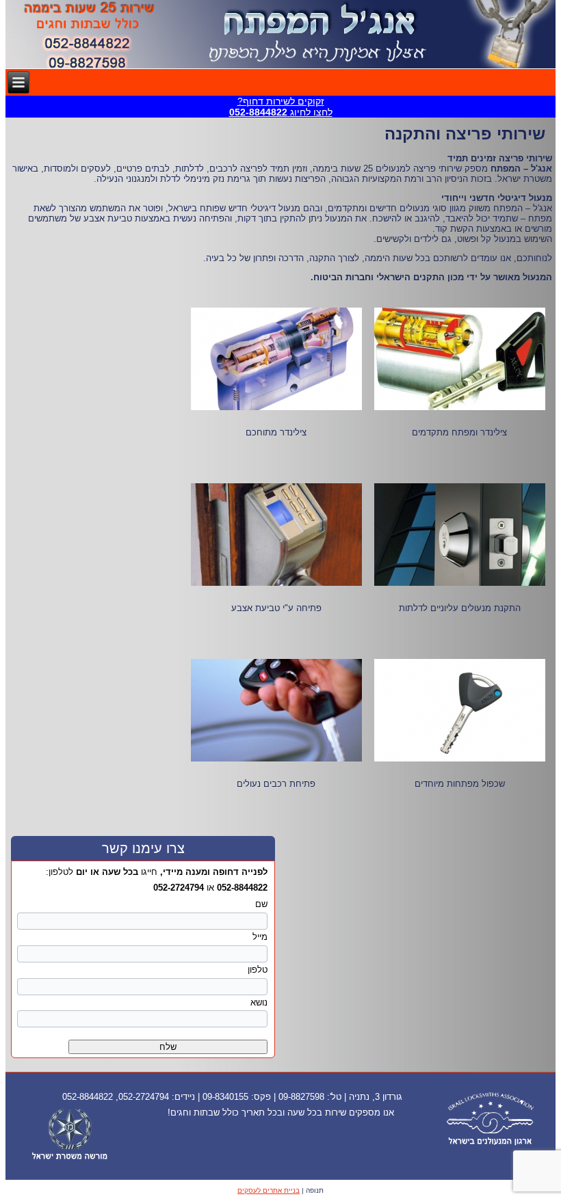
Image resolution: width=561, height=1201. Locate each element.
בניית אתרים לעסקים (268, 1190)
